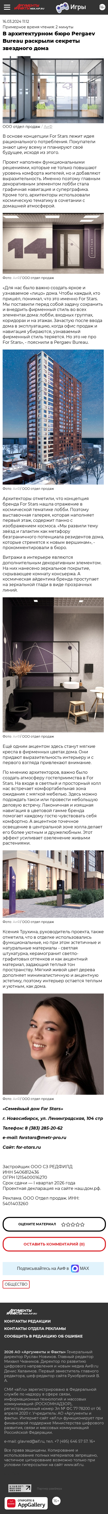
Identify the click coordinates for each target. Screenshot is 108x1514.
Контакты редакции (27, 1321)
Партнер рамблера (49, 1488)
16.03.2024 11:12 (16, 21)
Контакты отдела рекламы (35, 1328)
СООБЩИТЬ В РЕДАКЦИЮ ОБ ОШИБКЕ (43, 1336)
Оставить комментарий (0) (54, 1244)
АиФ (48, 126)
